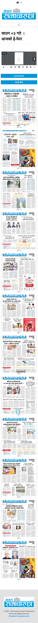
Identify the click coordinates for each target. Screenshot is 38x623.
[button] (19, 2)
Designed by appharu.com (19, 616)
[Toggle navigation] (19, 25)
